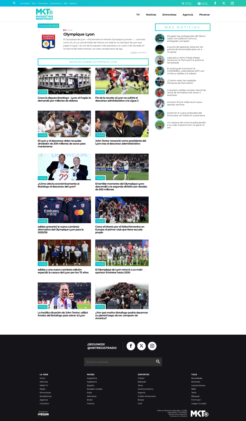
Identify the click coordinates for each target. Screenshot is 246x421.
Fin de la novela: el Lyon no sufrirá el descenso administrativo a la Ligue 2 (117, 99)
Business (195, 382)
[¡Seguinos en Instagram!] (232, 3)
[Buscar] (14, 3)
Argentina (92, 378)
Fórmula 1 (196, 400)
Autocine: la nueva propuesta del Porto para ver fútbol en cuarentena (186, 114)
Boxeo (141, 400)
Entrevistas (43, 3)
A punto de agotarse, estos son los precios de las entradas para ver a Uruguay (185, 49)
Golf (140, 404)
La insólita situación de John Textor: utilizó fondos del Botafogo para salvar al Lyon (63, 314)
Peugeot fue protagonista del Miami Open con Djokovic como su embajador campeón (186, 38)
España (90, 385)
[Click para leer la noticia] (64, 81)
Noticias (151, 14)
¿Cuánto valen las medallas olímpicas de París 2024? (181, 81)
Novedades (25, 3)
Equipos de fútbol (48, 25)
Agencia (188, 14)
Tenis (34, 3)
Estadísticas (46, 396)
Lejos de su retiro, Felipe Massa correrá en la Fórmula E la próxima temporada (185, 60)
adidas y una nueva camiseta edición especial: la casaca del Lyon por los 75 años (63, 271)
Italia (89, 393)
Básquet (73, 3)
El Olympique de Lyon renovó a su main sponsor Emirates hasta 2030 (118, 271)
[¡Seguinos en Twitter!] (223, 3)
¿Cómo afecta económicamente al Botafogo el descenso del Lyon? (58, 185)
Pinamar (204, 14)
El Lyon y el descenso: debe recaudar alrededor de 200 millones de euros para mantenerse (61, 143)
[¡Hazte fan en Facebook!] (215, 3)
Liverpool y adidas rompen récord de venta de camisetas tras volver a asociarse (186, 92)
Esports (141, 393)
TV (138, 14)
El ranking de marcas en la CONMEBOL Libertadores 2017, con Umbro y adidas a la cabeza (185, 71)
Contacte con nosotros (178, 416)
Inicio (42, 378)
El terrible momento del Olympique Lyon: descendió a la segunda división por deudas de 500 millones (121, 186)
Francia (90, 404)
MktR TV (44, 385)
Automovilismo (145, 389)
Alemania (91, 396)
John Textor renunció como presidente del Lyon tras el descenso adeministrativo (120, 142)
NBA (66, 3)
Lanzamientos (56, 3)
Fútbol (141, 378)
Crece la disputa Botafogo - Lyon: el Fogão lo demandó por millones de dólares (64, 99)
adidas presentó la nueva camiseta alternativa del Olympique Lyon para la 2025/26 (60, 229)
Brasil (90, 400)
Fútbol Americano (147, 396)
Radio (42, 389)
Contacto (44, 404)
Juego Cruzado (198, 404)
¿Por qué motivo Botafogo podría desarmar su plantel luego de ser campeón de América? (121, 315)
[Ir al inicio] (44, 14)
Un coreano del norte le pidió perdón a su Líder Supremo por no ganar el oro (186, 125)
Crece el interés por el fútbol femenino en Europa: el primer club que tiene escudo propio (119, 229)
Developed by (43, 413)
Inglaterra (92, 382)
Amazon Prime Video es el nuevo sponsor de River (184, 103)
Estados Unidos (94, 389)
